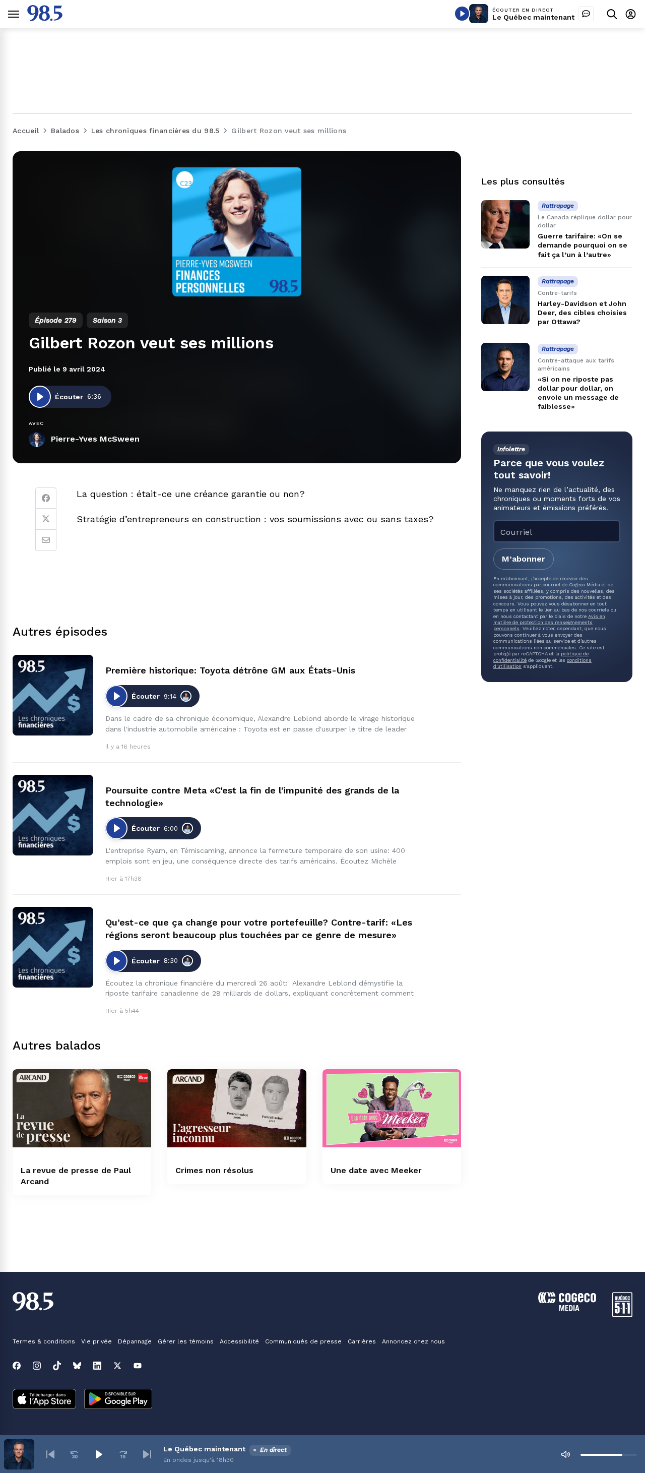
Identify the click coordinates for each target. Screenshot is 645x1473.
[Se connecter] (630, 14)
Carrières (362, 1341)
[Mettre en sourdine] (565, 1454)
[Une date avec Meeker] (391, 1108)
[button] (50, 1454)
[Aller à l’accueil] (44, 18)
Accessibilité (239, 1341)
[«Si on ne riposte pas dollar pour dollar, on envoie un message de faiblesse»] (505, 367)
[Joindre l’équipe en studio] (586, 13)
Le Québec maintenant (533, 17)
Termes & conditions (44, 1341)
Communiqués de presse (303, 1341)
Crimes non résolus (214, 1170)
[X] (117, 1366)
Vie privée (96, 1341)
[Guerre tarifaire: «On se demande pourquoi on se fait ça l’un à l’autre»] (505, 224)
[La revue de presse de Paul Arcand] (82, 1108)
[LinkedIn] (97, 1366)
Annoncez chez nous (413, 1341)
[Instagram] (37, 1366)
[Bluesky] (77, 1366)
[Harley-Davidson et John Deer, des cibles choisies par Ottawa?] (505, 300)
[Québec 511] (622, 1314)
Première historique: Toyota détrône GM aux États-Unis (230, 670)
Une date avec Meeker (376, 1170)
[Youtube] (138, 1366)
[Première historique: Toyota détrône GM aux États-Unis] (53, 695)
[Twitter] (45, 519)
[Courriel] (45, 540)
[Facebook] (45, 498)
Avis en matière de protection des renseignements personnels (549, 622)
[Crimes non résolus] (236, 1108)
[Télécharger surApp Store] (44, 1400)
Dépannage (135, 1341)
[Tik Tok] (57, 1366)
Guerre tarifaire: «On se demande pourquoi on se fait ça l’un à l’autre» (582, 245)
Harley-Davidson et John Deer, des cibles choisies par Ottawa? (582, 312)
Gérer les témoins (186, 1341)
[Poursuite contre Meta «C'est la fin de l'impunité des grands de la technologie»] (53, 815)
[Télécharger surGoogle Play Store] (118, 1400)
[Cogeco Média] (567, 1308)
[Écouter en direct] (462, 14)
